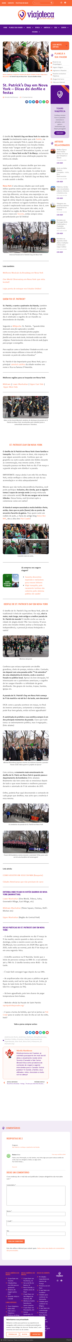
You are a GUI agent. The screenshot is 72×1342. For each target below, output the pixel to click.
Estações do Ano (40, 1037)
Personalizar (13, 1334)
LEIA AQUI (60, 163)
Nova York (6, 77)
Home (5, 27)
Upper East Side (37, 384)
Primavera (35, 1041)
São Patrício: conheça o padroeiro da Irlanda (25, 1147)
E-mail (9, 1221)
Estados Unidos (35, 75)
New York (43, 75)
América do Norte (25, 75)
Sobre (4, 3)
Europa (63, 27)
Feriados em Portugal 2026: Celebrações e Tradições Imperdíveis (62, 224)
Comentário (11, 1185)
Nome (9, 1211)
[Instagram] (61, 2)
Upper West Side (10, 387)
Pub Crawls (25, 518)
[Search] (51, 3)
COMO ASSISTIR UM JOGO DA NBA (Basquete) (23, 875)
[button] (26, 101)
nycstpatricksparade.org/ (13, 1005)
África (37, 27)
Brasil (29, 27)
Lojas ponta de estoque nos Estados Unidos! (22, 288)
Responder (14, 1167)
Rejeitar (24, 1334)
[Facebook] (65, 2)
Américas (47, 27)
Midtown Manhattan (12, 908)
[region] (24, 1327)
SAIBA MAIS (59, 133)
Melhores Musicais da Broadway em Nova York (23, 273)
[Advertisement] (26, 119)
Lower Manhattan (20, 384)
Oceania (35, 32)
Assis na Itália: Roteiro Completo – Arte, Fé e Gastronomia (63, 172)
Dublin (38, 139)
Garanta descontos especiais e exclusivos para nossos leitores (34, 580)
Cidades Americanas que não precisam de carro (23, 882)
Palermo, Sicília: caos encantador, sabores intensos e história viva (63, 190)
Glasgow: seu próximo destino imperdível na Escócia (63, 206)
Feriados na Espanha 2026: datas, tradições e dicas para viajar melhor (62, 242)
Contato (11, 3)
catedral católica (18, 364)
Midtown (7, 384)
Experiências (9, 1041)
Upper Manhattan (11, 917)
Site (8, 1231)
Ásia (55, 27)
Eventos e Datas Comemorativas (29, 1039)
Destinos (9, 75)
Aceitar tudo (36, 1334)
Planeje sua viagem (15, 27)
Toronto (20, 214)
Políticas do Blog (22, 3)
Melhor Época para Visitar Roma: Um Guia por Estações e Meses (62, 153)
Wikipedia (16, 326)
